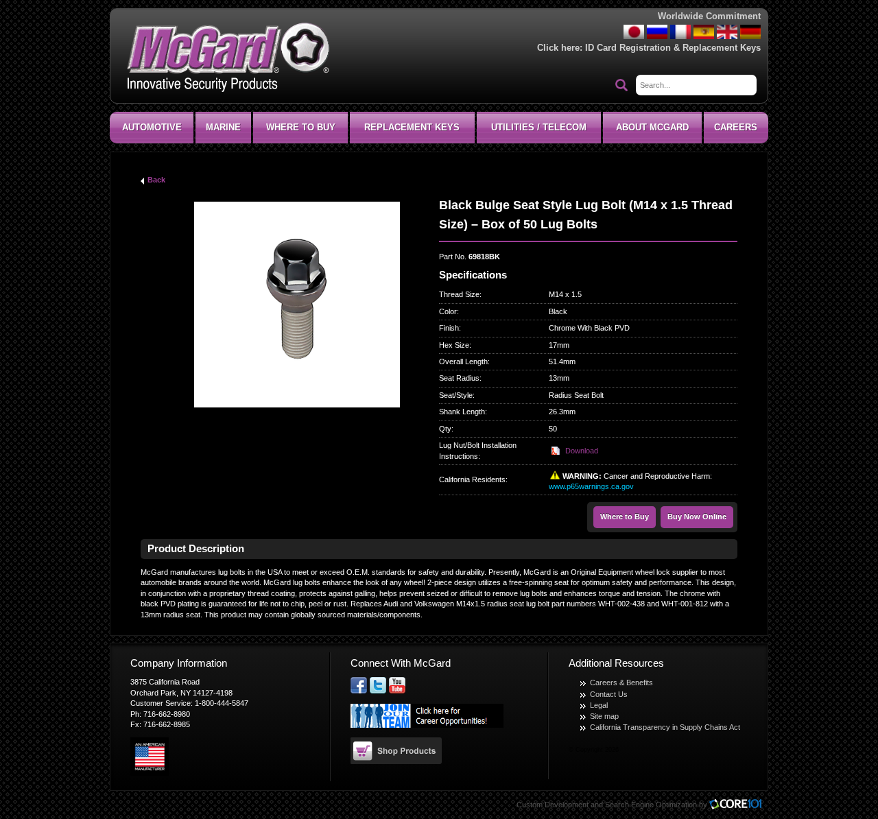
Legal (599, 705)
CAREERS (735, 127)
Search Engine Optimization (651, 804)
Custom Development (553, 804)
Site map (604, 716)
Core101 (738, 805)
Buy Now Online (696, 516)
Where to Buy (624, 516)
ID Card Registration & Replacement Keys (673, 48)
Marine (223, 127)
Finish (449, 328)
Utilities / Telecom (538, 127)
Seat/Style (456, 395)
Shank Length (462, 411)
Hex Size (454, 345)
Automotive (152, 127)
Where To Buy (300, 127)
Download (581, 451)
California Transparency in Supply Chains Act (665, 727)
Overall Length (463, 361)
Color (448, 311)
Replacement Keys (412, 127)
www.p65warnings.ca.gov (591, 486)
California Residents (472, 479)
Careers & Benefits (621, 682)
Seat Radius (459, 378)
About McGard (652, 127)
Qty (445, 429)
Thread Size (459, 294)
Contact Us (609, 694)
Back (156, 180)
